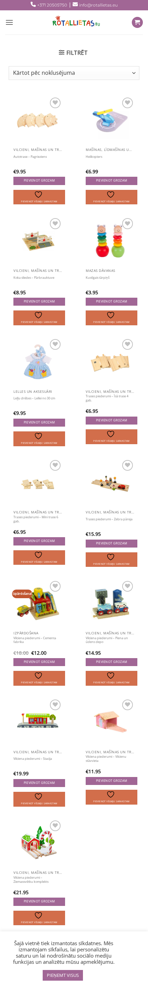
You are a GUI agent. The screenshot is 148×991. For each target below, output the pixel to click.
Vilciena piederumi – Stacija (32, 759)
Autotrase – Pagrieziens (30, 157)
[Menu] (9, 22)
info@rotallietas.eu (98, 5)
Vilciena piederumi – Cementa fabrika (34, 640)
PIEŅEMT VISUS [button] (63, 975)
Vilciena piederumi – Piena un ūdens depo (107, 640)
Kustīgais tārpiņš (97, 278)
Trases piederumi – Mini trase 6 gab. (35, 519)
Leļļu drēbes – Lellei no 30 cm (34, 398)
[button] (73, 52)
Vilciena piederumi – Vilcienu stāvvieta (106, 759)
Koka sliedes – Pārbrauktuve (33, 278)
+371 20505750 (52, 5)
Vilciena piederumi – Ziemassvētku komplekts (31, 880)
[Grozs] (137, 22)
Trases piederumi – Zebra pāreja (109, 519)
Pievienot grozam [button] (39, 180)
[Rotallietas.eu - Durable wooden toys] (74, 22)
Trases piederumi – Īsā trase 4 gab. (107, 398)
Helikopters (94, 157)
